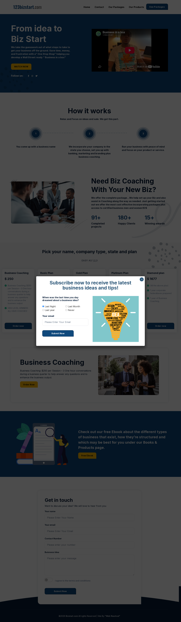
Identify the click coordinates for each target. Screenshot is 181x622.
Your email (48, 316)
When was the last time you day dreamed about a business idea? (60, 299)
